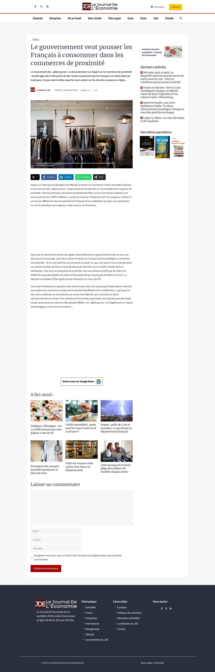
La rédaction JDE (43, 90)
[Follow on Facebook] (35, 6)
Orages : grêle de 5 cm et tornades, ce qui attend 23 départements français (116, 428)
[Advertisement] (82, 231)
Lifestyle (169, 18)
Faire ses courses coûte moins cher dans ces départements (79, 467)
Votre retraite (95, 18)
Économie (38, 18)
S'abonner (175, 7)
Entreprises (55, 18)
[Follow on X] (41, 6)
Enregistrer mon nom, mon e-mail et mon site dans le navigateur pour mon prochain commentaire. (78, 557)
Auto (155, 18)
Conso (143, 18)
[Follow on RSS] (47, 6)
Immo (130, 18)
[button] (180, 18)
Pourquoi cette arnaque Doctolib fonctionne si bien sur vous (45, 469)
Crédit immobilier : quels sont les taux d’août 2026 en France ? (81, 428)
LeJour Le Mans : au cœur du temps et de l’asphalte (162, 119)
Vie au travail (74, 18)
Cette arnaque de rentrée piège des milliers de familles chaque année (116, 468)
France (35, 39)
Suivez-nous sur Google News (78, 381)
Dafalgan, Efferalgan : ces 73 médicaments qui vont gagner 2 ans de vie (46, 429)
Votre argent (114, 18)
